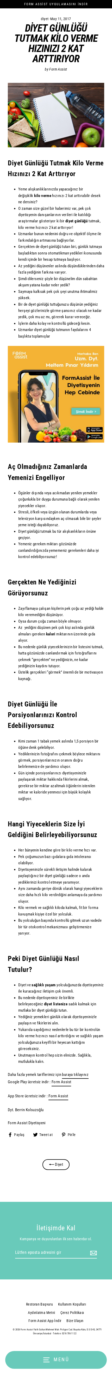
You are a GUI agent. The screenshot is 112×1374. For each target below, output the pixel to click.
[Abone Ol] (93, 1253)
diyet (44, 19)
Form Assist (61, 1082)
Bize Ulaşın (74, 1321)
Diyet (58, 1164)
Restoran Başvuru (39, 1304)
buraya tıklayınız (75, 1074)
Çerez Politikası (72, 1313)
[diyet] (56, 441)
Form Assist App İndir (44, 1321)
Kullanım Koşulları (72, 1304)
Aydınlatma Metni (41, 1313)
